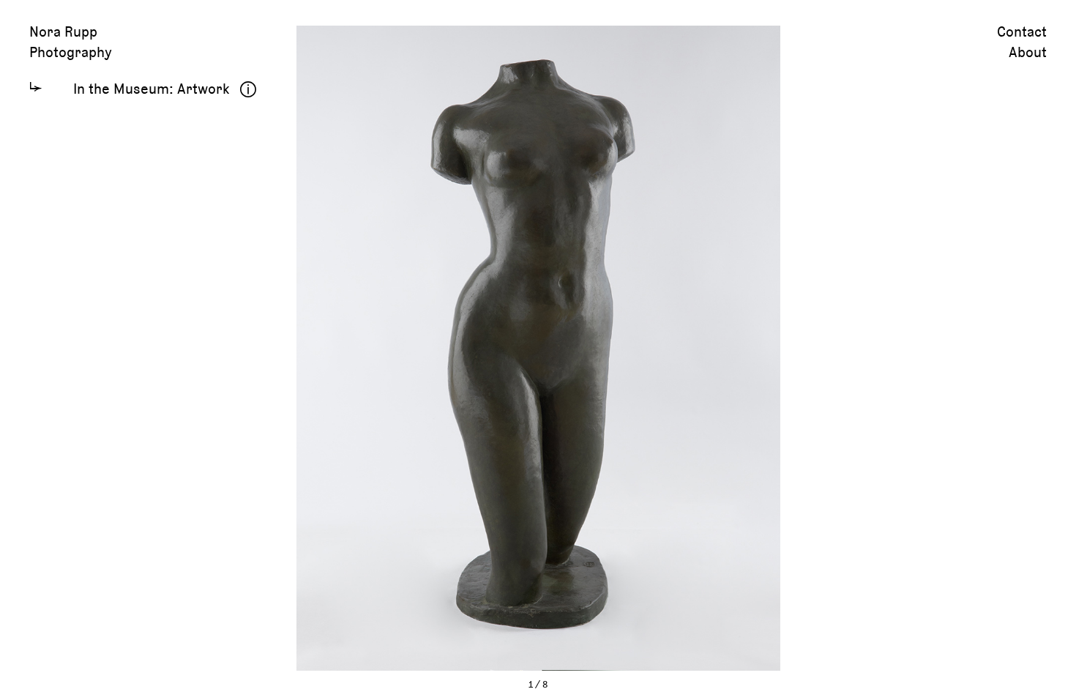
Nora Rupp (63, 32)
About (1028, 52)
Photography (70, 52)
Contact (1022, 32)
